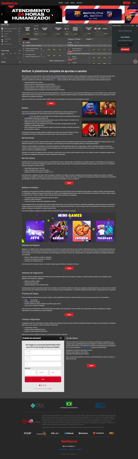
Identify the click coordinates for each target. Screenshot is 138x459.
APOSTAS (79, 3)
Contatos (79, 449)
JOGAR (51, 103)
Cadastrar (127, 2)
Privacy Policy (63, 449)
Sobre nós (72, 449)
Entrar (134, 2)
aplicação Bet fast (86, 347)
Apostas (26, 116)
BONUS (73, 3)
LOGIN (67, 3)
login (28, 300)
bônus (55, 80)
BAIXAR (61, 3)
